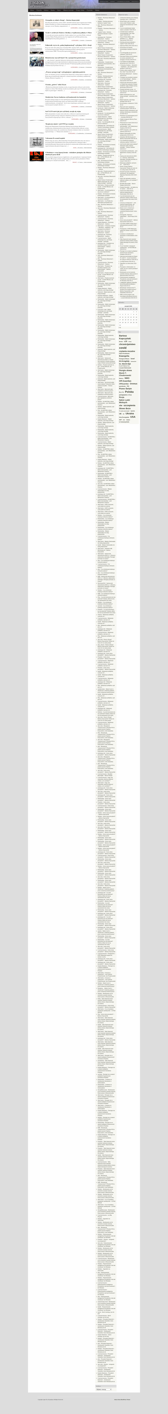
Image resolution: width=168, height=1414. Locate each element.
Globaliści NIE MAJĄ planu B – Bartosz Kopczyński (105, 550)
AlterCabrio (74, 27)
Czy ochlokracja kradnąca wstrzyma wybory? (106, 538)
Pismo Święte (125, 389)
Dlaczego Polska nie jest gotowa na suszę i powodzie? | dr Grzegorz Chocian (128, 58)
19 (125, 320)
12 (125, 317)
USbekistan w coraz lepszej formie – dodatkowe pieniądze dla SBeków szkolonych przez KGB (68, 153)
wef (120, 420)
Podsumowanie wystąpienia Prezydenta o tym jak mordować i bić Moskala (128, 279)
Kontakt (112, 1)
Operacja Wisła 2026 (125, 45)
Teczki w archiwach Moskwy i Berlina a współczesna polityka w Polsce (68, 32)
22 (133, 320)
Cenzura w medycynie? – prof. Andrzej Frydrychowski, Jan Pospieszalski (128, 204)
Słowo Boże (125, 408)
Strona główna (104, 1)
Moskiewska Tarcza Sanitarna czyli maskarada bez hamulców (65, 97)
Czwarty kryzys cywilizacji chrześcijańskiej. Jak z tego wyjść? (127, 33)
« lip (120, 327)
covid (122, 347)
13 (128, 317)
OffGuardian (124, 384)
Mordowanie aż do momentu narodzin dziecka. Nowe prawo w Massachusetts (129, 274)
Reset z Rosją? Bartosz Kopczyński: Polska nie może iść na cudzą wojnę (128, 168)
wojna (128, 420)
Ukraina (130, 413)
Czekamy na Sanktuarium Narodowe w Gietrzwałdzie (105, 1081)
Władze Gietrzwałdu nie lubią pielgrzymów (105, 490)
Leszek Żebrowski (125, 368)
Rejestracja (135, 1)
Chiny (129, 341)
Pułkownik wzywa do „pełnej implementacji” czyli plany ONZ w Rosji (68, 45)
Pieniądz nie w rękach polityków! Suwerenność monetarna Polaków (128, 252)
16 (136, 317)
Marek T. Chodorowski (125, 374)
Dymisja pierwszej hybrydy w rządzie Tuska (105, 33)
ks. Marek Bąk (125, 364)
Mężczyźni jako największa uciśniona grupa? (105, 398)
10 (120, 317)
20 (128, 320)
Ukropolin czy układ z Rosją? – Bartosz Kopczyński (62, 20)
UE (120, 414)
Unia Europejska (124, 417)
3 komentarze (89, 67)
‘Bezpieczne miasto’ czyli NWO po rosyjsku (59, 124)
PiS (128, 386)
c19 (125, 341)
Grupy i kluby (80, 10)
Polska (129, 391)
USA (132, 416)
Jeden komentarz (88, 27)
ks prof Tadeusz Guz (124, 365)
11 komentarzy (88, 79)
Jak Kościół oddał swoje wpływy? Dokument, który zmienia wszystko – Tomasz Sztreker (129, 145)
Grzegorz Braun (124, 358)
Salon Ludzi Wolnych (124, 401)
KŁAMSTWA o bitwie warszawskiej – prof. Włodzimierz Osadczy (129, 126)
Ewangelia (124, 356)
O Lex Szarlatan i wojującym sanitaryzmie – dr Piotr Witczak (106, 1010)
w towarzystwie (124, 422)
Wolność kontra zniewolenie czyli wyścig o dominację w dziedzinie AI (129, 112)
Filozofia (39, 10)
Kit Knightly (124, 361)
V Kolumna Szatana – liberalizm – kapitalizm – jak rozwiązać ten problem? (128, 66)
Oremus (133, 384)
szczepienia (129, 405)
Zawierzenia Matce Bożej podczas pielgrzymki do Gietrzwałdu (126, 192)
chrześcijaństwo (127, 344)
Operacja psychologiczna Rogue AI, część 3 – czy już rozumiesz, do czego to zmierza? (128, 258)
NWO (127, 378)
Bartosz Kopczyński (125, 337)
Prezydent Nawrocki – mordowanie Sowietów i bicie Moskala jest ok (106, 1321)
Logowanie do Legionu (123, 1)
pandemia (122, 386)
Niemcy (121, 378)
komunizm (133, 361)
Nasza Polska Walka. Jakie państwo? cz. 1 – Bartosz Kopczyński (127, 38)
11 (122, 317)
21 (131, 320)
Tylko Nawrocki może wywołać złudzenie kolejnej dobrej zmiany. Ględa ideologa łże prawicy (129, 240)
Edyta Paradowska (124, 353)
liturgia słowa (125, 370)
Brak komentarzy (88, 147)
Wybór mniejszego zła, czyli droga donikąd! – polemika (106, 109)
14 (131, 317)
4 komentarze (89, 106)
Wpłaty (97, 10)
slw (120, 405)
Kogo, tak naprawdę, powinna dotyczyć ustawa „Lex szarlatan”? (105, 779)
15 (133, 317)
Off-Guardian (125, 381)
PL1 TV (121, 392)
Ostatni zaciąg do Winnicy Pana (128, 119)
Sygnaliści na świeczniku (126, 263)
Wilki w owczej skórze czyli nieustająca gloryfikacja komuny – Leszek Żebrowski (128, 296)
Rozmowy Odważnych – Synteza (128, 74)
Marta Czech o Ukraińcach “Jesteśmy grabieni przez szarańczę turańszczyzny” (127, 209)
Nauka (53, 10)
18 (122, 320)
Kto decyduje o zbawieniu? (127, 103)
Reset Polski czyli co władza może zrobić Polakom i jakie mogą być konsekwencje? (127, 23)
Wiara (32, 10)
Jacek (74, 147)
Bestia (121, 341)
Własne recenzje (68, 10)
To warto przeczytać (124, 411)
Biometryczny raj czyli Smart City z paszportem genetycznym (65, 58)
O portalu (90, 10)
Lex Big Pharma (124, 261)
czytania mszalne (127, 351)
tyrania (133, 411)
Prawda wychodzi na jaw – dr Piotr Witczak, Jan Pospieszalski (106, 157)
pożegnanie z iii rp (125, 395)
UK (123, 413)
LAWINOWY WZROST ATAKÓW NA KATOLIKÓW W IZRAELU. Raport (128, 284)
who (124, 419)
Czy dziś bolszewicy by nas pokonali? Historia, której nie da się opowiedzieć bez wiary (128, 197)
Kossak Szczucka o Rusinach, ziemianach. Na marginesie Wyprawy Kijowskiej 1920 (128, 173)
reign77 (75, 162)
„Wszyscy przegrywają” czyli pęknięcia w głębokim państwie (65, 72)
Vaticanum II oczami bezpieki (55, 138)
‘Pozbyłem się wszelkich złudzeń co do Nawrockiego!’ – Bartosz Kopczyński (128, 79)
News (59, 10)
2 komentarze (89, 40)
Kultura (46, 10)
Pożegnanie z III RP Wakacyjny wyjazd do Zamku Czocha (106, 955)
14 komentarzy (88, 133)
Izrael (133, 358)
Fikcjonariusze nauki (125, 122)
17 (120, 320)
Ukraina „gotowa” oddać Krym (55, 84)
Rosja (121, 397)
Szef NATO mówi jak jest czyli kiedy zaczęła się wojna (63, 111)
